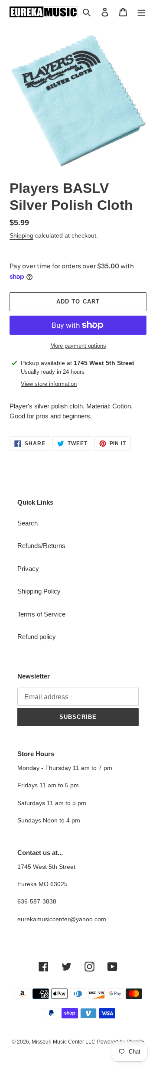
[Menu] (141, 12)
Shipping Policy (39, 591)
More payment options (78, 346)
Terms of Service (41, 614)
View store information (49, 384)
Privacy (28, 568)
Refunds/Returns (41, 545)
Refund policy (36, 636)
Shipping (21, 235)
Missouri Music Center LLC (63, 1042)
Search (27, 523)
